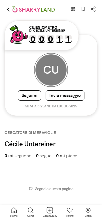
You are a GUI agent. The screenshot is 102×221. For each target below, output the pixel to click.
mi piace (66, 156)
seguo (44, 156)
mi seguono (18, 156)
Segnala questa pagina (54, 188)
